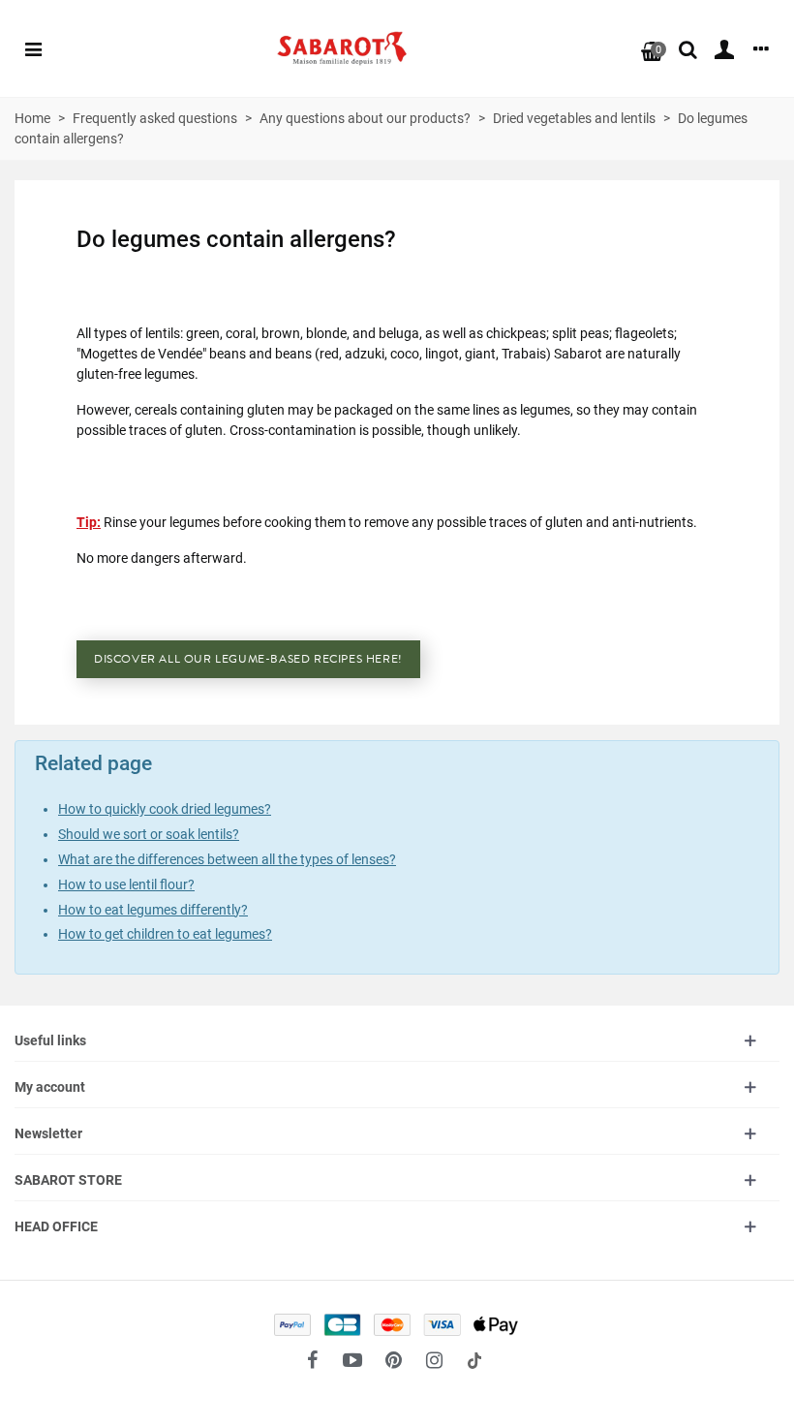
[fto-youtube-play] (352, 1360)
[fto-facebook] (311, 1360)
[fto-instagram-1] (433, 1360)
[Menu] (33, 48)
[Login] (724, 48)
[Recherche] (687, 48)
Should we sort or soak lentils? (148, 834)
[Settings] (761, 48)
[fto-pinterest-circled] (393, 1360)
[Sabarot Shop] (342, 49)
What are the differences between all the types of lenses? (227, 859)
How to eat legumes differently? (153, 909)
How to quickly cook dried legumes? (164, 809)
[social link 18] (474, 1360)
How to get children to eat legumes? (165, 934)
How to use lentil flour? (126, 884)
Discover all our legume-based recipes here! (248, 658)
